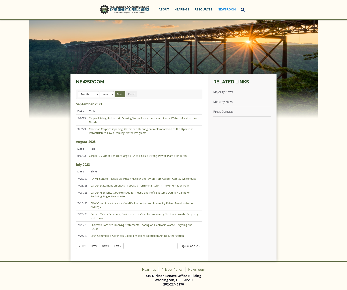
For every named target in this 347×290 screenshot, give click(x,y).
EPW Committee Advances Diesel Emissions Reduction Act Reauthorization (137, 235)
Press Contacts (223, 112)
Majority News (223, 92)
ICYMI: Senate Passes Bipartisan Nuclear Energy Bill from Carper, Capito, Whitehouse (143, 178)
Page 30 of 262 (189, 246)
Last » (117, 246)
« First (81, 246)
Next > (106, 246)
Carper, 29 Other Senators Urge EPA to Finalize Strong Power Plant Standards (138, 155)
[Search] (242, 9)
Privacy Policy (172, 269)
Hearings (149, 269)
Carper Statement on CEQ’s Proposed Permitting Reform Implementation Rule (140, 185)
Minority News (223, 102)
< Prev (93, 246)
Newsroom (90, 82)
